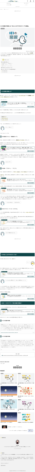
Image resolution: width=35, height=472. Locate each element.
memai (17, 445)
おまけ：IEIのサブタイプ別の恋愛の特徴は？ (9, 69)
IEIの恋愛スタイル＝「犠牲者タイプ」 (7, 63)
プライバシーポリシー (5, 463)
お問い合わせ (3, 465)
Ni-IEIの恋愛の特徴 (4, 70)
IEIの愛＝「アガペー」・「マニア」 (7, 64)
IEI (1, 363)
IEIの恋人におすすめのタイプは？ (7, 67)
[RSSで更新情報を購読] (20, 448)
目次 (5, 59)
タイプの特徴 (7, 361)
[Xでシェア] (14, 48)
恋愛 (3, 363)
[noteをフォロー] (17, 448)
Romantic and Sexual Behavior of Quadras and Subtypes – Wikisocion (9, 332)
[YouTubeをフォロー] (16, 448)
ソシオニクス (2, 361)
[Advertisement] (17, 18)
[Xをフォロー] (14, 448)
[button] (21, 48)
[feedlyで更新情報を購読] (18, 448)
